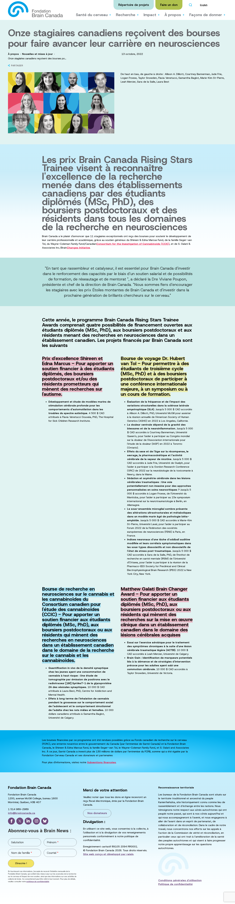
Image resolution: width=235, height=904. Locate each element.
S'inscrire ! (21, 863)
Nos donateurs (97, 813)
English (203, 5)
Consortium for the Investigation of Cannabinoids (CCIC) (132, 244)
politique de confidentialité (37, 881)
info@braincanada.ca (21, 813)
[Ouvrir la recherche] (190, 5)
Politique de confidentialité (175, 884)
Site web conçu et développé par (108, 854)
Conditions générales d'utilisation (180, 880)
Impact (150, 14)
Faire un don (169, 5)
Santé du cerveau (92, 14)
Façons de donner (205, 14)
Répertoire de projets (133, 5)
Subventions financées (101, 762)
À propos (172, 14)
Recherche (125, 14)
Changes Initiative (78, 247)
